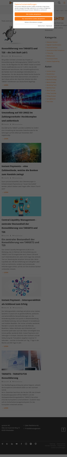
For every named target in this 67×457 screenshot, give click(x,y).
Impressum (49, 26)
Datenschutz (41, 26)
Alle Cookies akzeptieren (33, 14)
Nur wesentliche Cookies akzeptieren (33, 19)
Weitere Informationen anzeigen (33, 22)
